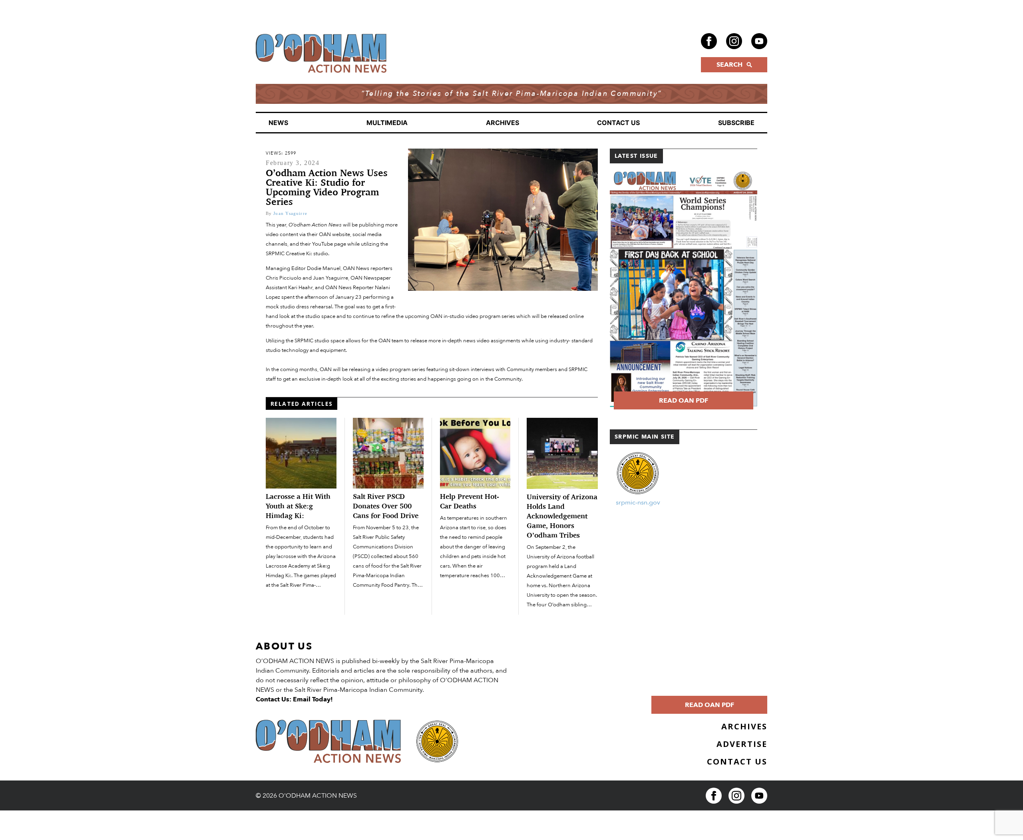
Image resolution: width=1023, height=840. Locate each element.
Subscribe (736, 122)
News (278, 122)
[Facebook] (709, 41)
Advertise (741, 744)
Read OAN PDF (683, 400)
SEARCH (729, 64)
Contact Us (618, 122)
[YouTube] (759, 41)
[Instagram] (734, 41)
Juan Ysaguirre (290, 213)
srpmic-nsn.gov (638, 502)
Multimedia (387, 122)
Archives (502, 122)
